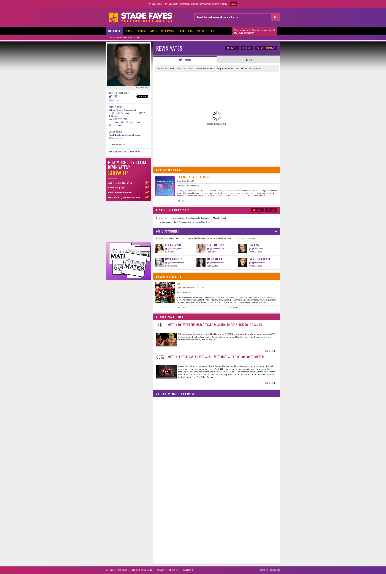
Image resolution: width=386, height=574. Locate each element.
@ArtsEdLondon (116, 138)
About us (173, 570)
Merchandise (167, 31)
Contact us (189, 570)
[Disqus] (217, 439)
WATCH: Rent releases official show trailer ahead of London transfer (216, 356)
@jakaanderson (258, 263)
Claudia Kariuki (173, 245)
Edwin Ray (254, 245)
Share (248, 48)
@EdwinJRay (257, 249)
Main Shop (205, 222)
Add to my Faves (268, 48)
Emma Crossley (173, 259)
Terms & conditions (142, 570)
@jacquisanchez (217, 263)
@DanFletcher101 (217, 249)
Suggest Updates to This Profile (126, 151)
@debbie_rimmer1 (117, 125)
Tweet (233, 48)
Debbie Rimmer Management (122, 110)
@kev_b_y (113, 100)
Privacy (160, 570)
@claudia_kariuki (175, 249)
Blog (212, 31)
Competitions (186, 31)
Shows (128, 31)
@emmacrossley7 (176, 263)
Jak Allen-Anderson (259, 259)
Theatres (141, 31)
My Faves (201, 31)
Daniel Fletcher (215, 245)
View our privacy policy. (217, 4)
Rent (179, 284)
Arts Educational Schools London (125, 135)
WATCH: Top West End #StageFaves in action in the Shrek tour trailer (215, 324)
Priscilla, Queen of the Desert (193, 177)
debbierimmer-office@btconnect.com (125, 122)
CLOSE (233, 3)
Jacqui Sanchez (215, 259)
